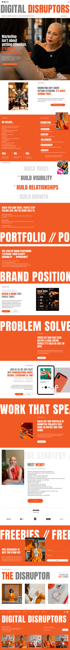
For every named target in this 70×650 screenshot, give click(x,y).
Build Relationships (37, 187)
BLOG (31, 611)
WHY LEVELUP (9, 611)
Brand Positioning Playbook (17, 266)
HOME (3, 611)
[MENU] (35, 2)
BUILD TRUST (17, 611)
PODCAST (25, 611)
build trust (36, 168)
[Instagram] (67, 612)
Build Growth (34, 197)
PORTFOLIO (37, 611)
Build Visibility (35, 178)
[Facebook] (64, 612)
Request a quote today (44, 353)
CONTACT (44, 611)
